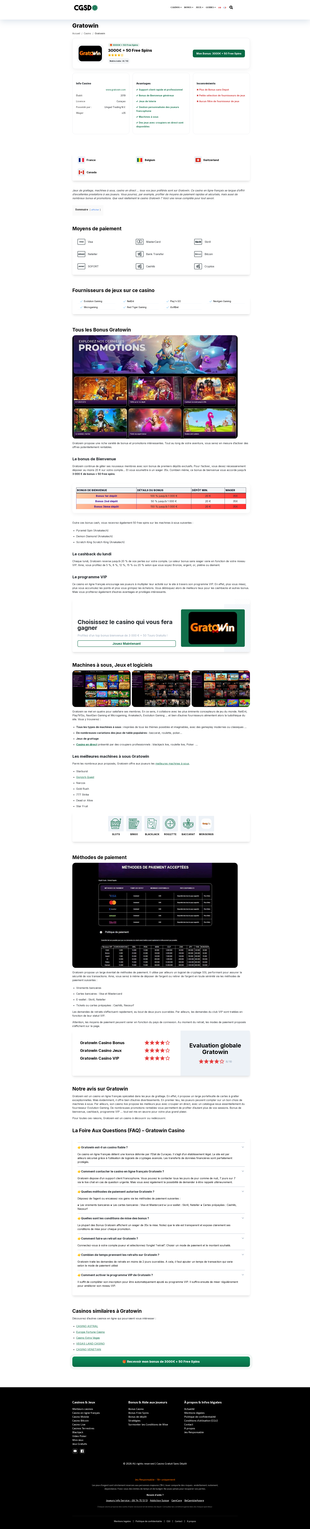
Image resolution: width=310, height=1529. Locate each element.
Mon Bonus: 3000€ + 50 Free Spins (218, 53)
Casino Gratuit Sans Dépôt (172, 1463)
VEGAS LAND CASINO (90, 1343)
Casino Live (78, 1424)
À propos (189, 1428)
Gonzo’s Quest (85, 777)
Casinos (175, 7)
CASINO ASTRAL (87, 1326)
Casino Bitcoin (80, 1420)
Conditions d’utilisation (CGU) (201, 1420)
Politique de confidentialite (149, 1521)
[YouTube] (75, 1451)
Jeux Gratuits (79, 1443)
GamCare (176, 1500)
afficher (95, 209)
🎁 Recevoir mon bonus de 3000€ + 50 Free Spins (161, 1361)
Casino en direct (86, 744)
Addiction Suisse (159, 1500)
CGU (168, 1521)
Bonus (187, 7)
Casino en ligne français (86, 1412)
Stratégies (134, 1420)
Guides (210, 7)
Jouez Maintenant (126, 644)
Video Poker (79, 1436)
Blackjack (77, 1432)
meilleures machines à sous (172, 763)
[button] (161, 1147)
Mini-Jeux (77, 1439)
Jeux (198, 7)
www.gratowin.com (116, 89)
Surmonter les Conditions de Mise (148, 1424)
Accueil (76, 33)
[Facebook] (82, 1451)
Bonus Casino (136, 1408)
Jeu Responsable (194, 1432)
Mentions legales (122, 1521)
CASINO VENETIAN (88, 1349)
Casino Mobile (80, 1416)
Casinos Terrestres (83, 1428)
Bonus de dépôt (137, 1416)
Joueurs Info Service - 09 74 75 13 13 (127, 1500)
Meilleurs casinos (82, 1408)
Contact (188, 1424)
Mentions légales (194, 1412)
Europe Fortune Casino (90, 1332)
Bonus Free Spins (138, 1412)
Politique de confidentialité (200, 1416)
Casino (87, 33)
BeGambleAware (194, 1500)
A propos (191, 1521)
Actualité (189, 1408)
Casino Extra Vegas (88, 1337)
